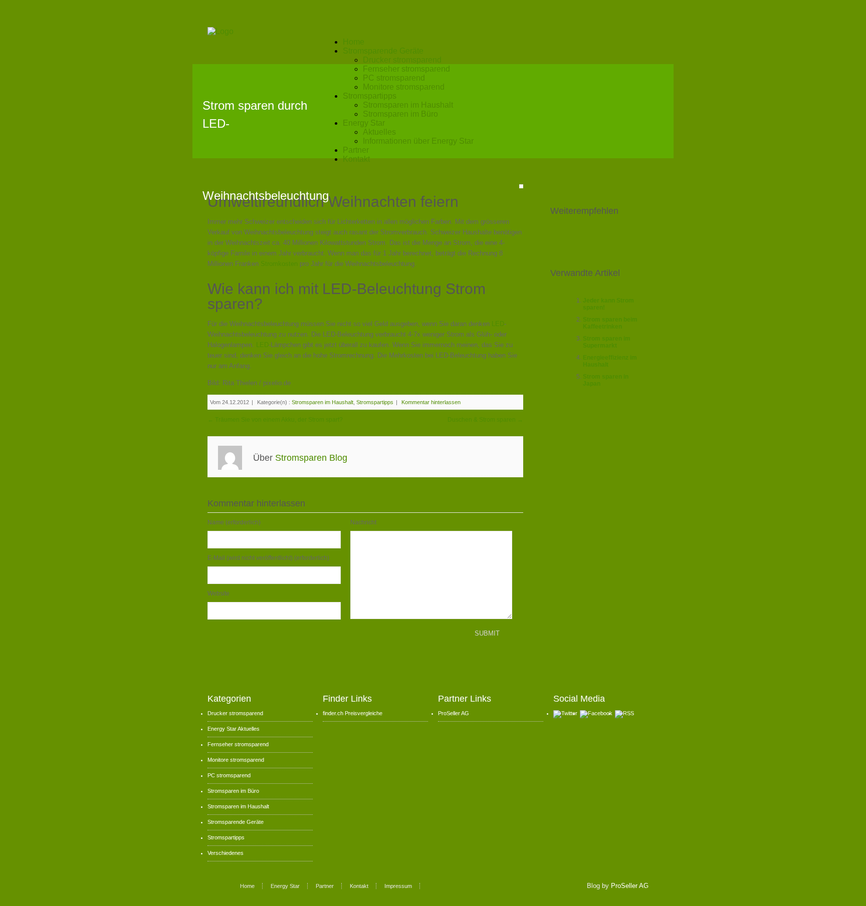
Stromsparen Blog (311, 458)
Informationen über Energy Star (418, 141)
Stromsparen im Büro (400, 114)
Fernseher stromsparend (406, 69)
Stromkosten (280, 263)
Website (218, 593)
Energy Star (364, 123)
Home (353, 42)
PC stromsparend (394, 78)
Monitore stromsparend (404, 87)
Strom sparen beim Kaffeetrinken (610, 323)
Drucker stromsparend (402, 60)
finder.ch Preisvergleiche (352, 713)
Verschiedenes (225, 853)
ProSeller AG (453, 713)
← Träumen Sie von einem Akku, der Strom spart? (275, 419)
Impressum (398, 886)
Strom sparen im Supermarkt (606, 342)
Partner (356, 150)
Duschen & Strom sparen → (485, 419)
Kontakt (356, 159)
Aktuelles (379, 132)
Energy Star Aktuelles (233, 729)
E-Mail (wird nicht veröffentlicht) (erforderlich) (268, 557)
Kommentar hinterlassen (431, 402)
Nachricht (363, 522)
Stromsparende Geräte (383, 51)
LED (498, 324)
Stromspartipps (369, 96)
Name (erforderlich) (234, 522)
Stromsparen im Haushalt (408, 105)
